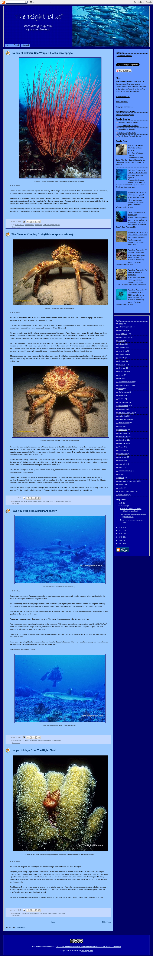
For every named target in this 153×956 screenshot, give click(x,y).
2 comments (16, 503)
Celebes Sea (19, 225)
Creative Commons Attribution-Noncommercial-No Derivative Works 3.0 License (88, 947)
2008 (121, 540)
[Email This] (27, 221)
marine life (38, 225)
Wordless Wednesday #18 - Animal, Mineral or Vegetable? (137, 272)
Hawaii (120, 395)
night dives (49, 501)
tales (120, 474)
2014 (121, 527)
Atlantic (17, 501)
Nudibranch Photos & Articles (129, 122)
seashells (121, 464)
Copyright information (123, 107)
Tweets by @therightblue (125, 115)
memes (121, 426)
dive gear (121, 361)
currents (121, 358)
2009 (121, 537)
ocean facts (122, 443)
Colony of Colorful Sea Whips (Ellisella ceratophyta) (43, 53)
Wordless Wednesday (126, 491)
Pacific (120, 447)
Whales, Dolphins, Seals (127, 132)
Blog (8, 45)
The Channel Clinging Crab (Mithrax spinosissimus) (42, 234)
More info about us (123, 97)
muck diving (122, 433)
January (124, 506)
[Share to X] (33, 221)
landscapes (122, 409)
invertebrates (29, 225)
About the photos (122, 102)
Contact (25, 45)
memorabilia (122, 430)
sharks (40, 740)
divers (120, 375)
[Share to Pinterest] (39, 221)
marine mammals (124, 419)
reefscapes (122, 454)
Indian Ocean (123, 402)
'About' (120, 323)
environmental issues (126, 382)
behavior (24, 501)
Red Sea (121, 450)
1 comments (16, 227)
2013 (121, 530)
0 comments (16, 743)
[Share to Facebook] (36, 221)
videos (120, 484)
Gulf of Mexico (123, 392)
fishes (27, 740)
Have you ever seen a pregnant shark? (34, 510)
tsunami (121, 478)
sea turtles (122, 457)
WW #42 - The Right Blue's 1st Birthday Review (135, 148)
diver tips (121, 368)
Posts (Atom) (20, 927)
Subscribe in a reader (124, 56)
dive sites (121, 364)
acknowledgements (125, 327)
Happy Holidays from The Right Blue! (34, 750)
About (16, 45)
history (120, 399)
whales (121, 488)
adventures (122, 330)
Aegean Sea (122, 334)
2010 (121, 534)
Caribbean (25, 913)
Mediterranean (123, 423)
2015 (121, 503)
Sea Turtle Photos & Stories (128, 126)
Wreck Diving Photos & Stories (129, 136)
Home (53, 922)
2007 (121, 543)
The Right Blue (87, 951)
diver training (123, 371)
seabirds (121, 460)
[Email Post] (23, 221)
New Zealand (123, 436)
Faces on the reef (124, 385)
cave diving (122, 351)
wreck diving (123, 495)
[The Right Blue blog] (76, 46)
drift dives (122, 378)
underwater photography (51, 225)
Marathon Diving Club (126, 412)
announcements (124, 337)
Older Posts (106, 922)
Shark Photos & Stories (126, 129)
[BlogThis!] (30, 221)
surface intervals (124, 471)
